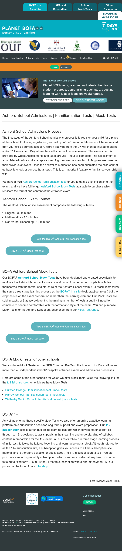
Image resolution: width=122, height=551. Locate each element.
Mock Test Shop (88, 309)
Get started (28, 520)
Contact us (7, 531)
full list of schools (18, 382)
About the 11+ (41, 520)
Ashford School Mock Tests (58, 186)
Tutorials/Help (86, 57)
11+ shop (42, 466)
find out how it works (90, 100)
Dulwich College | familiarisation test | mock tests (36, 390)
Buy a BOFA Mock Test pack (27, 251)
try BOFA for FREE (57, 100)
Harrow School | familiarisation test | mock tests (35, 394)
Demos (73, 57)
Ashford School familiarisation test (44, 181)
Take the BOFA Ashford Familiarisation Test (61, 239)
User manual (88, 510)
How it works (17, 57)
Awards (54, 57)
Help (85, 515)
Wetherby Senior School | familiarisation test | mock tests (41, 399)
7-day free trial (32, 57)
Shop (63, 57)
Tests (44, 57)
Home (5, 57)
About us (18, 531)
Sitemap (54, 531)
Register (65, 67)
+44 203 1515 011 (109, 57)
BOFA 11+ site (70, 291)
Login (89, 502)
